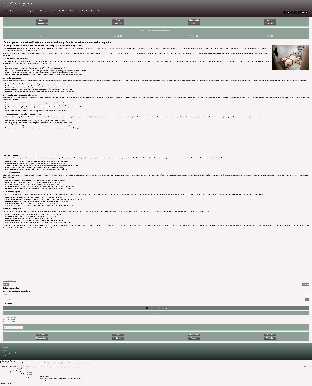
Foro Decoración (72, 11)
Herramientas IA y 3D (57, 11)
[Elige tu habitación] (24, 11)
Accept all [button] (4, 366)
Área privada (95, 11)
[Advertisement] (156, 141)
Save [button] (14, 382)
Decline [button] (10, 372)
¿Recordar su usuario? (9, 319)
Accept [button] (3, 372)
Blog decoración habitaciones (37, 11)
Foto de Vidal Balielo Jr (9, 281)
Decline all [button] (12, 366)
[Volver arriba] (309, 383)
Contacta (5, 350)
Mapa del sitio (7, 355)
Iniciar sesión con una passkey (157, 308)
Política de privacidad (9, 353)
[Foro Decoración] (78, 11)
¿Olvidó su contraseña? (9, 317)
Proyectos (85, 11)
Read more (307, 366)
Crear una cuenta (8, 321)
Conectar (156, 313)
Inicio (5, 11)
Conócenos (6, 347)
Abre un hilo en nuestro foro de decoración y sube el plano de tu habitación (105, 48)
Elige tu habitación (16, 11)
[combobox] (13, 327)
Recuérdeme (8, 303)
